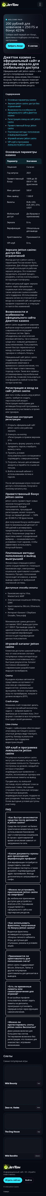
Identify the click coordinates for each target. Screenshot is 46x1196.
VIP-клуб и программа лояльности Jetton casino (20, 143)
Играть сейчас (12, 1180)
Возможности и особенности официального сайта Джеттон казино (22, 112)
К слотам (33, 46)
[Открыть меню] (40, 4)
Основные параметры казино (22, 99)
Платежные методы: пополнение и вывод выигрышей (23, 133)
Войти (28, 1180)
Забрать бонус (15, 46)
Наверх (6, 1191)
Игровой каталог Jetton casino (22, 138)
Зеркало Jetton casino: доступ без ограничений (23, 105)
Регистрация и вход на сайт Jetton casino (24, 120)
